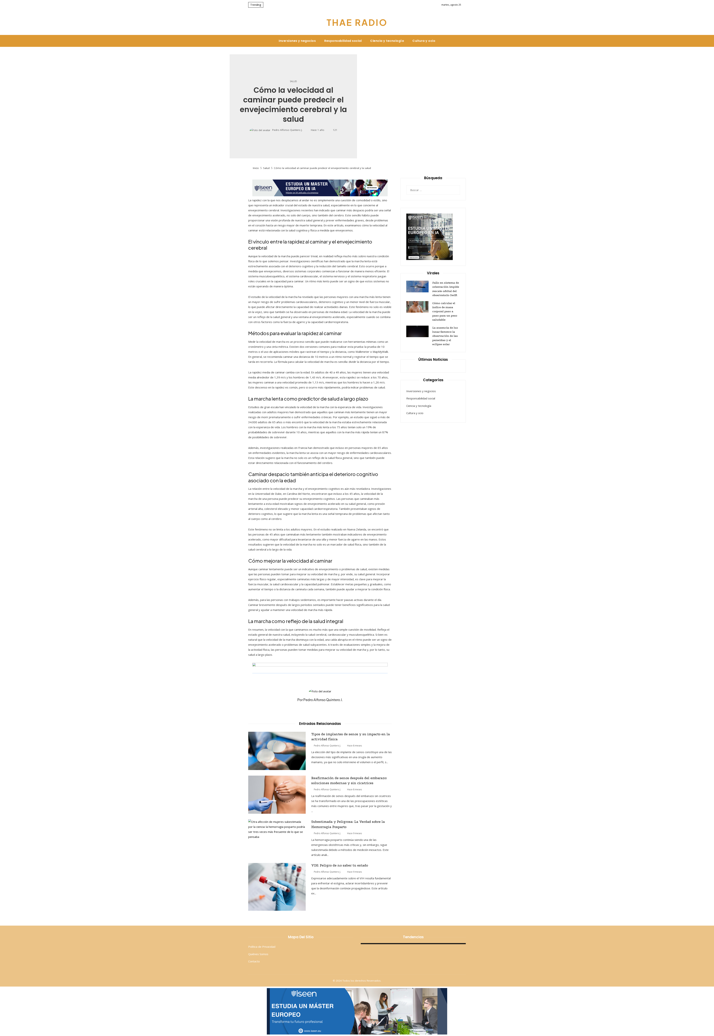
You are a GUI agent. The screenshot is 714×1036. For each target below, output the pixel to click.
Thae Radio (357, 22)
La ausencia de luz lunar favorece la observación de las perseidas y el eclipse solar (445, 336)
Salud (293, 81)
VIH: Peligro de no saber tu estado (339, 865)
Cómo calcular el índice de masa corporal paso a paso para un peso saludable (444, 311)
